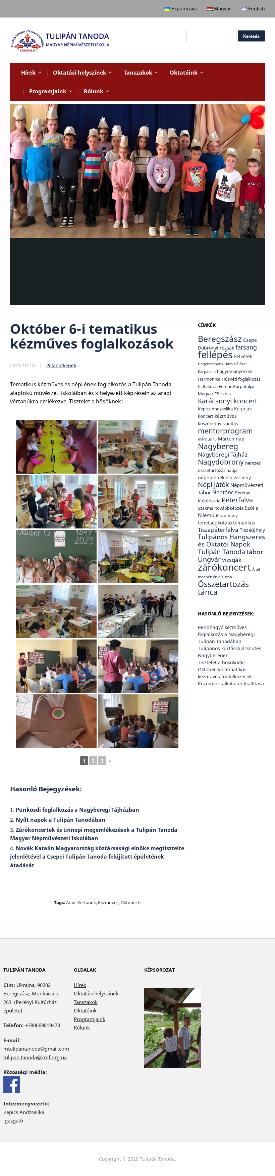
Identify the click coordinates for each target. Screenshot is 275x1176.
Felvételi (243, 356)
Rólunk (93, 91)
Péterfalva (237, 499)
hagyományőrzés (234, 371)
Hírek (28, 72)
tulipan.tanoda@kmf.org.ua (35, 1057)
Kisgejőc (243, 408)
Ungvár (209, 559)
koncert (205, 416)
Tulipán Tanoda (221, 551)
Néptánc (223, 492)
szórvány (229, 515)
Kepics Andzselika (215, 409)
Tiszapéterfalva (218, 529)
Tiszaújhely (252, 530)
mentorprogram (225, 430)
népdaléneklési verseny (224, 477)
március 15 (207, 439)
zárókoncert (224, 567)
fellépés (215, 354)
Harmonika (209, 379)
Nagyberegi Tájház (223, 454)
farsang (246, 347)
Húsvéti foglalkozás (241, 379)
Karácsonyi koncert (227, 400)
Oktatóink (184, 72)
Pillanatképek (61, 365)
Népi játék (213, 484)
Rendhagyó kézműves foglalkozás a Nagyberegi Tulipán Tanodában (226, 634)
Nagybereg (218, 446)
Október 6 (130, 902)
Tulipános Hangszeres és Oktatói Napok (231, 540)
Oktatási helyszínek (79, 72)
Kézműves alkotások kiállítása (231, 683)
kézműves (108, 902)
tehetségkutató (215, 522)
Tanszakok (138, 72)
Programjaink (47, 91)
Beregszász (220, 338)
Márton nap (231, 438)
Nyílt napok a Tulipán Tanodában (60, 819)
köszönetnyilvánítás (218, 423)
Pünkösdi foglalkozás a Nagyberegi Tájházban (77, 809)
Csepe (250, 340)
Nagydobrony (221, 462)
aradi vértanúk (81, 902)
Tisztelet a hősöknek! (221, 662)
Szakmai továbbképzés (220, 508)
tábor (254, 552)
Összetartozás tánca (223, 588)
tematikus (244, 522)
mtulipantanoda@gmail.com (36, 1048)
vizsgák (231, 560)
